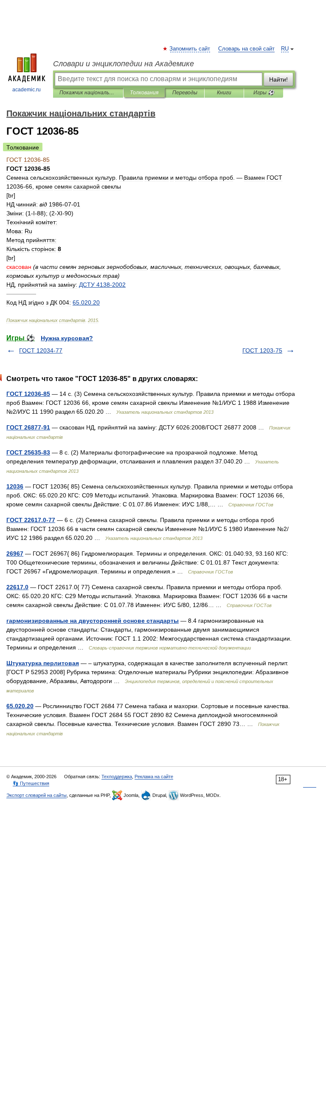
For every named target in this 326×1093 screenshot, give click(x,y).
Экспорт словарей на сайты (36, 795)
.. (86, 302)
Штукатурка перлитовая (42, 663)
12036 (14, 486)
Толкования (144, 93)
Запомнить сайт (190, 49)
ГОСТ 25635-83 (28, 452)
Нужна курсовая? (67, 338)
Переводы (184, 93)
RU (285, 49)
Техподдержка (116, 776)
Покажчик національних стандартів (88, 93)
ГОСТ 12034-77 (40, 350)
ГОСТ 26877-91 (28, 427)
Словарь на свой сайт (246, 49)
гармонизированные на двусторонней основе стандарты (92, 620)
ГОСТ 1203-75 (262, 350)
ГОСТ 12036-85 (28, 393)
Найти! (278, 79)
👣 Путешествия (31, 783)
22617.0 (17, 587)
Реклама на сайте (154, 776)
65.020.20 (20, 706)
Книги (224, 93)
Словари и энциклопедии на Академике (123, 63)
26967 (14, 553)
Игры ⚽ (263, 93)
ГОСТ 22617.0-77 (30, 520)
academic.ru (26, 90)
